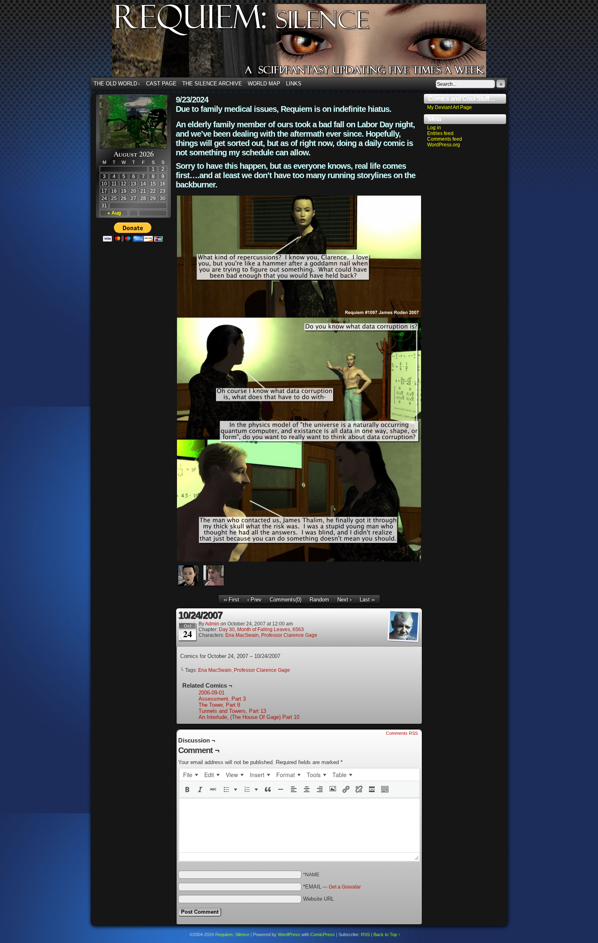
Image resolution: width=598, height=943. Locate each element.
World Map (264, 84)
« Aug (114, 213)
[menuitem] (190, 774)
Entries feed (440, 133)
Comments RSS (402, 733)
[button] (187, 789)
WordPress (289, 934)
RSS (365, 934)
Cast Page (161, 84)
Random (319, 600)
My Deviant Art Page (449, 107)
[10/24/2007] (299, 560)
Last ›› (367, 600)
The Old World (117, 84)
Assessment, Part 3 (222, 699)
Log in (434, 128)
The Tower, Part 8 (219, 705)
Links (293, 84)
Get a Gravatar (345, 887)
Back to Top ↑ (387, 934)
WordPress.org (443, 145)
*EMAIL (332, 887)
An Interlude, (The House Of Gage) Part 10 (249, 717)
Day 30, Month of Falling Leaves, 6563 (261, 629)
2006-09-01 (212, 693)
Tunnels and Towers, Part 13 (232, 711)
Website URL (318, 899)
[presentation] (190, 775)
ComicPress (322, 934)
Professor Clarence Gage (289, 635)
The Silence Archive (212, 84)
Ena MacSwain (242, 635)
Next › (344, 600)
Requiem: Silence (311, 43)
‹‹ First (231, 600)
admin (212, 624)
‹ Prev (254, 600)
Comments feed (444, 139)
